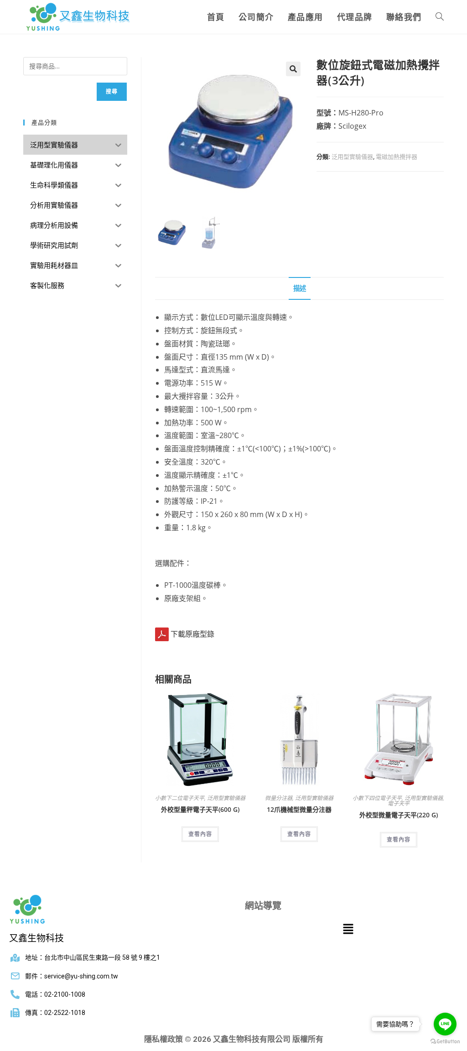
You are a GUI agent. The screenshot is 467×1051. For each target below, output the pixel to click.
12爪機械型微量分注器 (299, 809)
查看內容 (200, 834)
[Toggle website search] (440, 17)
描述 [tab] (299, 288)
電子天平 (399, 803)
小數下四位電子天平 (377, 798)
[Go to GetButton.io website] (445, 1042)
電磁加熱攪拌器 (396, 156)
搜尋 (112, 91)
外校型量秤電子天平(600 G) (200, 809)
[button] (293, 69)
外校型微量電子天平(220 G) (398, 814)
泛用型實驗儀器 (352, 156)
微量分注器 (278, 798)
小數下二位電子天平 (179, 798)
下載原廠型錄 (192, 634)
